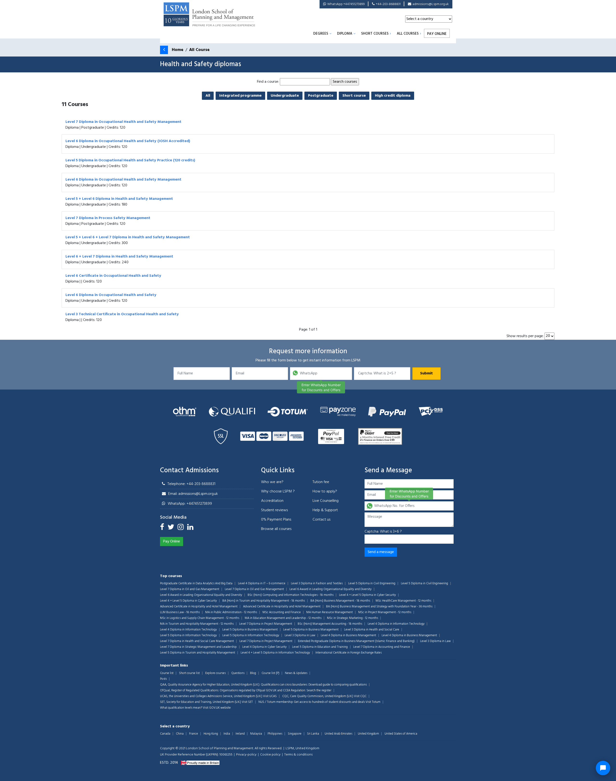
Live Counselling (326, 501)
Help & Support (325, 510)
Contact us (321, 519)
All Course (199, 49)
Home (177, 49)
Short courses (375, 34)
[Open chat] (603, 768)
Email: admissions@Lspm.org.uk (193, 494)
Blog (253, 673)
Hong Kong (211, 733)
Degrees (320, 34)
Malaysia (256, 733)
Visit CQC (360, 696)
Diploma (344, 34)
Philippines (275, 733)
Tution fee (321, 482)
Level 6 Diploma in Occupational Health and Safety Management (123, 179)
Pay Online (437, 34)
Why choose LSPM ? (278, 491)
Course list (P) (270, 673)
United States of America (401, 733)
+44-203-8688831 (388, 4)
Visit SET (247, 702)
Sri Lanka (313, 733)
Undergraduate (285, 96)
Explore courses (215, 673)
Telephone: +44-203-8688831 (191, 484)
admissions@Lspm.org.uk (430, 4)
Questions (237, 673)
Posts (163, 678)
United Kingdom (368, 733)
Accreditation (272, 501)
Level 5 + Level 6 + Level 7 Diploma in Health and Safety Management (127, 237)
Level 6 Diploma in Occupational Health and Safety (110, 295)
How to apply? (325, 491)
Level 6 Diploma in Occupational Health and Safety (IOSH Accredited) (127, 141)
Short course (354, 96)
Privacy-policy (246, 754)
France (193, 733)
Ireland (240, 733)
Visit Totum (373, 702)
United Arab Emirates (338, 733)
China (180, 733)
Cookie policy (270, 754)
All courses (408, 34)
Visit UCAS (270, 696)
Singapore (295, 733)
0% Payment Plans (276, 519)
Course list (166, 673)
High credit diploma (393, 96)
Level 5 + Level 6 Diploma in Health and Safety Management (119, 199)
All (207, 96)
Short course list (189, 673)
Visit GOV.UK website (217, 707)
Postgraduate (320, 96)
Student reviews (274, 510)
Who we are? (272, 482)
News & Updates (296, 673)
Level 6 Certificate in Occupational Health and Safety (113, 276)
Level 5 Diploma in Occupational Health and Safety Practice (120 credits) (130, 160)
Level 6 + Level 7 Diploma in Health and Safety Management (119, 256)
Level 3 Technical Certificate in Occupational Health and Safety (122, 314)
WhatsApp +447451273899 (346, 4)
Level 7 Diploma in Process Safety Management (107, 218)
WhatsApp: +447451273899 (190, 504)
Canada (165, 733)
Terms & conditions (298, 754)
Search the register (319, 690)
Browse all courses (276, 529)
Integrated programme (240, 96)
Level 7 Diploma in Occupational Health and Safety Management (123, 122)
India (227, 733)
